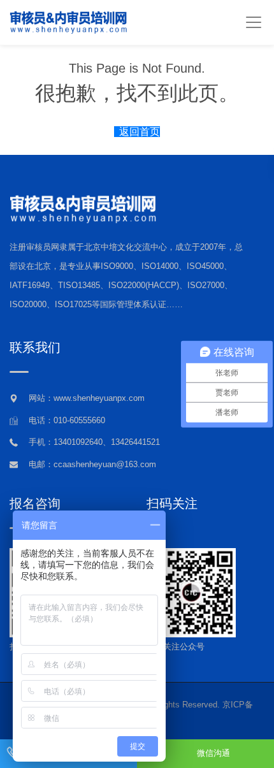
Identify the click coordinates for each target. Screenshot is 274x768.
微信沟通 (213, 753)
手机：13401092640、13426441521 (94, 442)
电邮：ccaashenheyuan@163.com (92, 464)
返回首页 (139, 131)
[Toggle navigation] (253, 22)
